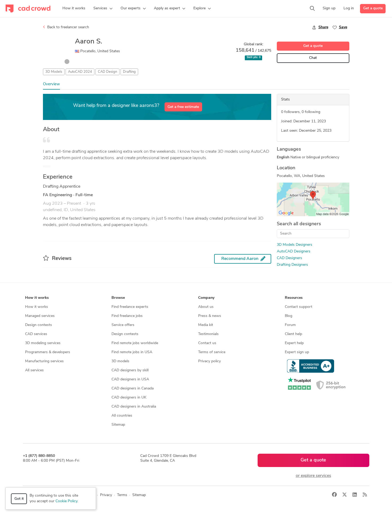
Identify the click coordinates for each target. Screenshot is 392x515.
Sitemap (118, 425)
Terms (122, 495)
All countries (121, 416)
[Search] (312, 8)
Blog (288, 316)
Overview (51, 84)
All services (34, 370)
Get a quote (373, 8)
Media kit (205, 325)
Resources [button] (294, 298)
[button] (103, 8)
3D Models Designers (294, 245)
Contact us (207, 343)
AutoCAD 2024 (80, 72)
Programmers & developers (47, 352)
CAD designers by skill (130, 370)
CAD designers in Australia (133, 407)
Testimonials (208, 334)
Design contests (38, 325)
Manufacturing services (44, 361)
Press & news (209, 316)
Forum (290, 325)
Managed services (40, 316)
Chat (313, 58)
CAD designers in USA (130, 379)
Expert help (294, 343)
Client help (293, 334)
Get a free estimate (183, 107)
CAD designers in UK (128, 398)
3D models (120, 361)
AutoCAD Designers (293, 252)
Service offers (122, 325)
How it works (36, 307)
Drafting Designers (292, 265)
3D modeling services (43, 343)
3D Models (53, 72)
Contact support (298, 307)
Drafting (129, 72)
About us (206, 307)
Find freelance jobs (127, 316)
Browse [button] (118, 298)
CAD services (36, 334)
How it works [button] (37, 298)
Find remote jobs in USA (131, 352)
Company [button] (206, 298)
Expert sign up (297, 352)
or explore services (313, 476)
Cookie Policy (66, 501)
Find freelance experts (129, 307)
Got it (19, 499)
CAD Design (107, 72)
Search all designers (299, 224)
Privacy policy (209, 361)
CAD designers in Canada (132, 389)
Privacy (106, 495)
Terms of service (211, 352)
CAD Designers (289, 258)
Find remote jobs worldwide (134, 343)
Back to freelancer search (67, 27)
